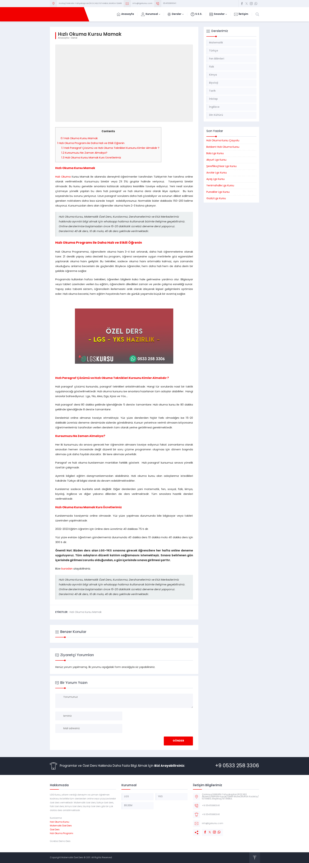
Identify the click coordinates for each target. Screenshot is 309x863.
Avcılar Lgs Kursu (216, 172)
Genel (74, 38)
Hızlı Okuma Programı (61, 833)
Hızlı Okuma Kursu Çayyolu (222, 140)
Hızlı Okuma (63, 177)
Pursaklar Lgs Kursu (218, 192)
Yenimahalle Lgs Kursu (220, 185)
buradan (67, 569)
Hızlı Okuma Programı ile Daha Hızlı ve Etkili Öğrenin (90, 143)
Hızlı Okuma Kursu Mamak (79, 138)
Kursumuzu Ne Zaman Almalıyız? (84, 153)
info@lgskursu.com (142, 3)
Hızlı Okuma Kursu (59, 822)
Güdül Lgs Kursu (216, 198)
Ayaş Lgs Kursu (215, 179)
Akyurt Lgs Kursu (216, 160)
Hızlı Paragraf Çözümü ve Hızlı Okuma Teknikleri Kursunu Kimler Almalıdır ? (110, 148)
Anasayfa (63, 38)
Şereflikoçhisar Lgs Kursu (221, 166)
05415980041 (169, 3)
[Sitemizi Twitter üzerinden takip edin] (246, 3)
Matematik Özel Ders (61, 826)
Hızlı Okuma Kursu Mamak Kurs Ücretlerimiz (91, 157)
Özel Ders (55, 830)
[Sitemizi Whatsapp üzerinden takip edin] (255, 3)
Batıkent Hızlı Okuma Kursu (222, 147)
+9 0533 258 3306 (237, 766)
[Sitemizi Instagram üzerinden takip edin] (251, 3)
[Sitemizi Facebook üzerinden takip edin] (242, 3)
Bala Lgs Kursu (215, 153)
